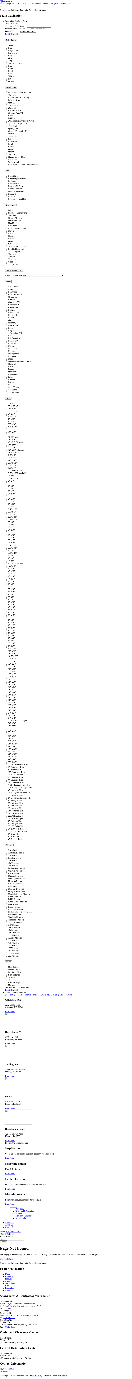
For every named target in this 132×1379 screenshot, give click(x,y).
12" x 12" (12, 659)
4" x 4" (11, 550)
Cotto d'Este (13, 307)
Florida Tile (13, 315)
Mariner (11, 346)
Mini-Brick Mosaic (16, 889)
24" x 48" (12, 718)
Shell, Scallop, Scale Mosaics (20, 912)
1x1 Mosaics (13, 935)
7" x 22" (11, 434)
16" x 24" (12, 687)
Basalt (10, 144)
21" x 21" (12, 429)
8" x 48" (11, 638)
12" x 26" (12, 661)
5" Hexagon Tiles (15, 795)
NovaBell (12, 364)
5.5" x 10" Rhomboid (17, 473)
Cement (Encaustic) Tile (18, 131)
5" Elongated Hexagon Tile (19, 798)
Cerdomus (12, 297)
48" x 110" (12, 757)
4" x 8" (11, 561)
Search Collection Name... (16, 29)
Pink (10, 79)
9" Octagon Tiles (15, 824)
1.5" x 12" (12, 465)
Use (7, 171)
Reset (7, 34)
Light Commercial (15, 189)
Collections (9, 1222)
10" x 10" (12, 432)
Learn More (10, 1011)
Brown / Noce (14, 53)
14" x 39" (12, 679)
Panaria (11, 369)
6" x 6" (11, 594)
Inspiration (9, 1288)
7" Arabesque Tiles (16, 767)
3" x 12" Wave (14, 406)
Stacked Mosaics (15, 915)
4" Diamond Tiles (15, 777)
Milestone (12, 356)
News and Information (24, 1211)
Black (10, 48)
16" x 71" (12, 695)
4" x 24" (11, 579)
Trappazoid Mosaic (16, 920)
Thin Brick (12, 126)
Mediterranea (13, 348)
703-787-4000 (9, 1327)
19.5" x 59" (13, 411)
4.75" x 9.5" (13, 416)
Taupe (10, 61)
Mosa (10, 359)
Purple (11, 71)
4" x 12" (11, 571)
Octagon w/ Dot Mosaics (18, 891)
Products (8, 1279)
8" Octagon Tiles (15, 821)
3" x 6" (11, 522)
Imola (10, 328)
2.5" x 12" (12, 463)
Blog (7, 1286)
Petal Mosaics (13, 904)
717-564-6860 (9, 1308)
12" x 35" (12, 669)
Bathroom (12, 181)
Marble (11, 134)
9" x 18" (11, 643)
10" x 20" (12, 653)
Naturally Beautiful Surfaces (19, 361)
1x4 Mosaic (13, 945)
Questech (12, 372)
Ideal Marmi (13, 325)
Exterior (11, 196)
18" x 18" (12, 697)
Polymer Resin (14, 100)
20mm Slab (13, 108)
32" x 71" (12, 731)
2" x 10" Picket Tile (16, 829)
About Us (9, 1225)
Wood (10, 262)
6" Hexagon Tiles (15, 800)
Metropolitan (13, 354)
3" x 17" (11, 540)
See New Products (13, 987)
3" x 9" (11, 527)
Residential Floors (15, 183)
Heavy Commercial (16, 191)
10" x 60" (12, 445)
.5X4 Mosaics (14, 933)
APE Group (13, 287)
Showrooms (10, 1283)
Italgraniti (12, 330)
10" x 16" (12, 651)
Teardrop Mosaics (15, 917)
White (10, 45)
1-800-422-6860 (9, 1369)
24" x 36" (12, 715)
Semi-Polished (14, 975)
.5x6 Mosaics (13, 863)
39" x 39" (12, 741)
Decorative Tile (14, 220)
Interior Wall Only (15, 186)
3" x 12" (11, 535)
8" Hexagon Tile (15, 806)
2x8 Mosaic (13, 866)
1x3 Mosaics (13, 943)
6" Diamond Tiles (15, 780)
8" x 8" (11, 620)
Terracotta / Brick (15, 63)
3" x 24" (11, 458)
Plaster (11, 239)
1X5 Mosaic (13, 948)
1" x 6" (11, 476)
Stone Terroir (13, 387)
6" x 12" (11, 602)
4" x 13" (11, 574)
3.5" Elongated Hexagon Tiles (20, 787)
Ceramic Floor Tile (16, 113)
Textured (11, 977)
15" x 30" (12, 682)
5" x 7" (11, 586)
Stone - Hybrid (14, 251)
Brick (10, 210)
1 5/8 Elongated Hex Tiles (19, 785)
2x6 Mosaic (13, 850)
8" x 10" (11, 623)
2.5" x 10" (12, 403)
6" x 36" (11, 612)
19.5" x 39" (13, 452)
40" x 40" (12, 746)
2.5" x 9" (12, 455)
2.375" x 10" (13, 519)
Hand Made (13, 223)
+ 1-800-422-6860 (13, 1231)
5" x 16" (11, 592)
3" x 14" (11, 414)
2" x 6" (11, 486)
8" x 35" (11, 419)
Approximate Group (13, 275)
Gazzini (11, 320)
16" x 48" (12, 692)
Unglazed (12, 985)
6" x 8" (11, 597)
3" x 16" (11, 537)
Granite (11, 146)
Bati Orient (12, 292)
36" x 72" (12, 739)
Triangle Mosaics (15, 922)
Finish (8, 962)
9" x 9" (11, 641)
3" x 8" (11, 525)
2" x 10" (11, 494)
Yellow (11, 76)
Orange (11, 81)
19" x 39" (12, 708)
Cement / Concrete (15, 218)
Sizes (8, 398)
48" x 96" (12, 460)
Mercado (11, 351)
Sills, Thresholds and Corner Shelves (23, 165)
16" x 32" (12, 690)
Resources (9, 1276)
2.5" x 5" (12, 512)
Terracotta (12, 95)
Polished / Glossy (15, 972)
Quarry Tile (13, 128)
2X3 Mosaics (13, 953)
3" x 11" (11, 532)
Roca (10, 377)
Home (7, 1274)
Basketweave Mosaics (17, 868)
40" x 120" (12, 749)
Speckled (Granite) (16, 249)
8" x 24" (11, 630)
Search (13, 34)
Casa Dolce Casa (15, 294)
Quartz (11, 152)
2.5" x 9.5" (12, 517)
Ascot (10, 289)
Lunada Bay (13, 341)
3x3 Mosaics (13, 956)
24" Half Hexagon (15, 818)
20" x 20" (12, 440)
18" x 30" (12, 700)
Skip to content (6, 1)
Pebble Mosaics (14, 899)
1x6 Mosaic (13, 860)
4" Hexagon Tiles (15, 790)
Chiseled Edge (14, 982)
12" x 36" (12, 666)
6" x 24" (11, 610)
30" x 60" (12, 726)
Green (10, 68)
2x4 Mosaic (13, 855)
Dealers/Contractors (23, 1216)
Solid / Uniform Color (17, 246)
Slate (10, 139)
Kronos (11, 336)
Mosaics (9, 845)
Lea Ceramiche (14, 338)
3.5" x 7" (12, 468)
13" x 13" (12, 674)
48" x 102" (12, 754)
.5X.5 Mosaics (14, 927)
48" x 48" (12, 751)
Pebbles (11, 118)
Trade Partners (16, 1213)
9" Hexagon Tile (15, 808)
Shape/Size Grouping (14, 270)
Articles (13, 1206)
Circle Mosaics (14, 873)
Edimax (11, 310)
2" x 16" (11, 499)
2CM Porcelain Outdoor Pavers (21, 121)
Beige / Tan (13, 50)
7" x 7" (11, 617)
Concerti (11, 299)
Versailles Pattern (15, 470)
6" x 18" (11, 607)
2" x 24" (11, 507)
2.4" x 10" (12, 509)
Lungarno (12, 343)
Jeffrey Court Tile (15, 333)
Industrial (12, 194)
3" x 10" (11, 530)
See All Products (27, 987)
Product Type (11, 87)
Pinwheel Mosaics (15, 909)
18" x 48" (12, 409)
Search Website (7, 1234)
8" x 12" (11, 625)
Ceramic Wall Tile (15, 110)
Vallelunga (12, 390)
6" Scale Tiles (13, 836)
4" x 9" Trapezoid (15, 563)
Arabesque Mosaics (16, 853)
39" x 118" (12, 744)
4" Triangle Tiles (15, 839)
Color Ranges (11, 40)
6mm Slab (12, 103)
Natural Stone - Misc (16, 157)
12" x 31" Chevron (16, 450)
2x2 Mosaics (13, 951)
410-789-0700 (9, 1317)
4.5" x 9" (12, 566)
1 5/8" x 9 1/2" (14, 478)
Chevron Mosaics (15, 871)
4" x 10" (11, 568)
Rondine (11, 379)
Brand (8, 281)
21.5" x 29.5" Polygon (17, 720)
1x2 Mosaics (13, 940)
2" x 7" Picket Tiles (16, 826)
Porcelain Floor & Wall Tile (19, 92)
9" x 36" (11, 646)
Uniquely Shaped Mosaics (19, 894)
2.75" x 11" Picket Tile (17, 831)
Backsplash (13, 176)
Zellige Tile (13, 264)
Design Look (10, 205)
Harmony (12, 323)
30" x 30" (12, 723)
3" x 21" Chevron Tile (17, 775)
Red (10, 74)
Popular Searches (12, 31)
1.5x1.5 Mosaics (15, 938)
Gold (10, 58)
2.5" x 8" (12, 514)
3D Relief (12, 215)
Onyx (10, 149)
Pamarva (11, 366)
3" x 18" (11, 543)
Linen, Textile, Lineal (17, 228)
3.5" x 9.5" (12, 548)
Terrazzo (11, 154)
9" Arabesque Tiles (16, 769)
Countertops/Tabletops (17, 178)
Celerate (63, 1376)
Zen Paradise (13, 392)
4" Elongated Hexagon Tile (19, 793)
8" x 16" (11, 628)
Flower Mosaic (14, 884)
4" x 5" (11, 556)
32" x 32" (12, 728)
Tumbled (11, 980)
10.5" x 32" (13, 656)
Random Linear (14, 858)
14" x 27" (12, 677)
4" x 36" (11, 581)
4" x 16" (11, 576)
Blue (10, 66)
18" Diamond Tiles (16, 782)
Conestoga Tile (14, 302)
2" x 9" (11, 491)
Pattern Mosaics (14, 896)
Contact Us (9, 1227)
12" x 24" (12, 664)
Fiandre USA (13, 312)
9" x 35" (11, 421)
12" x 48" (12, 671)
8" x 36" (11, 633)
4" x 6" (11, 558)
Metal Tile (12, 159)
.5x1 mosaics (13, 930)
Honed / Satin (13, 967)
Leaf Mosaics (13, 886)
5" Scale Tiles (13, 834)
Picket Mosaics (14, 907)
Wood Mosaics (14, 162)
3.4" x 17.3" (13, 545)
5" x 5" (11, 584)
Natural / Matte (14, 970)
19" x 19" (12, 705)
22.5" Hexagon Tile (16, 816)
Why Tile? (19, 1209)
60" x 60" (12, 759)
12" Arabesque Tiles (16, 772)
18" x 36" (12, 702)
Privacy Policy (36, 1376)
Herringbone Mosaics (17, 878)
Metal (10, 233)
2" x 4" (11, 481)
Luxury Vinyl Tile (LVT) (18, 98)
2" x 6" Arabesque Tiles (18, 764)
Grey (10, 56)
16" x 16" (12, 684)
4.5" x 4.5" (12, 553)
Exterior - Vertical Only (17, 199)
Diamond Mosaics (15, 876)
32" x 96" (12, 424)
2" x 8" (11, 489)
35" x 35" (12, 733)
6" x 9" (11, 599)
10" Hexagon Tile (15, 811)
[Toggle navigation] (1, 6)
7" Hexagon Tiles (15, 803)
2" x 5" (11, 483)
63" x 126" (12, 427)
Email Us (4, 1371)
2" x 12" (11, 496)
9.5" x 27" (12, 648)
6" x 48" (11, 615)
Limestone (12, 141)
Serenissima (13, 382)
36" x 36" (12, 736)
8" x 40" (11, 635)
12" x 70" (12, 447)
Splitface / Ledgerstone (17, 123)
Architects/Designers (23, 1218)
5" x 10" (11, 589)
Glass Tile (12, 116)
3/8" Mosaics (13, 925)
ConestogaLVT (14, 305)
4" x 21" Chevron (15, 442)
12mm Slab (13, 105)
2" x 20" (11, 504)
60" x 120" (12, 762)
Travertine (12, 136)
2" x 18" (11, 501)
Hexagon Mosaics (15, 881)
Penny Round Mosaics (17, 902)
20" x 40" (12, 710)
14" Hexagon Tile (15, 813)
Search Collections (16, 26)
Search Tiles (13, 24)
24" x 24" (12, 713)
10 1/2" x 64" (13, 437)
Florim (11, 317)
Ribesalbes (12, 374)
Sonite (10, 385)
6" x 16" (11, 604)
